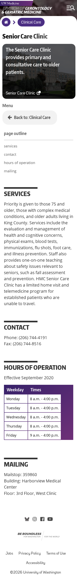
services (10, 146)
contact (10, 154)
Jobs (9, 554)
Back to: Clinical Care (32, 117)
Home (5, 24)
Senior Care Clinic (21, 93)
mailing (10, 171)
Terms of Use (56, 554)
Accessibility (35, 563)
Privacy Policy (30, 554)
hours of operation (19, 162)
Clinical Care (31, 23)
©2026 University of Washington (35, 573)
